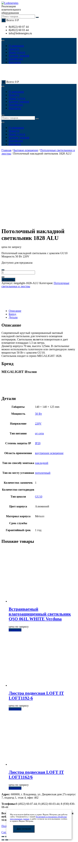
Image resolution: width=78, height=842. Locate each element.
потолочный (42, 472)
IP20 (37, 443)
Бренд (12, 314)
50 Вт (38, 413)
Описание (15, 310)
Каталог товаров (19, 55)
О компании (16, 45)
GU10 (38, 496)
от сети (39, 433)
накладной (41, 463)
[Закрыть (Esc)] (2, 836)
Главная (6, 150)
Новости (14, 49)
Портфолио (16, 58)
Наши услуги (17, 52)
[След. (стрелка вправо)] (6, 839)
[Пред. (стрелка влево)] (2, 839)
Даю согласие (24, 829)
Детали (13, 317)
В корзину (8, 279)
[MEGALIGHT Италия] (14, 298)
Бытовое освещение (25, 150)
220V (38, 423)
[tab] (43, 311)
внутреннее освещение (49, 453)
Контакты (15, 62)
